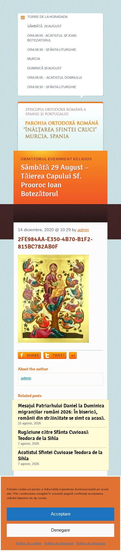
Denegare (60, 530)
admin (83, 229)
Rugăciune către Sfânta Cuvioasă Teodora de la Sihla (53, 435)
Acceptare (60, 513)
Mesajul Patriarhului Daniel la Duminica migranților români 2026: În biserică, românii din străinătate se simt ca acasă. (61, 412)
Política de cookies (28, 543)
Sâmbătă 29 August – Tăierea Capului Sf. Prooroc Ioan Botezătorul (55, 180)
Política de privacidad (58, 543)
